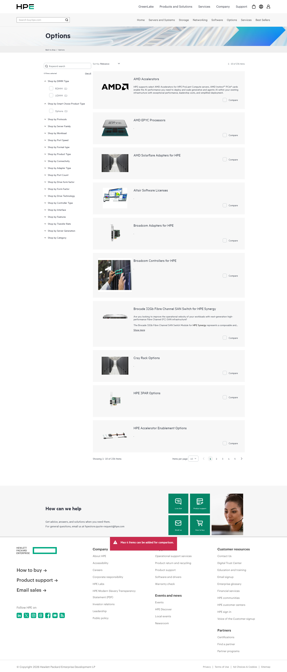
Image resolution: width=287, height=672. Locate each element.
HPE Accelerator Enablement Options (160, 428)
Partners (224, 630)
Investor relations (104, 604)
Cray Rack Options (147, 358)
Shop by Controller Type (60, 202)
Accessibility (100, 563)
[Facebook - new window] (47, 615)
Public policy (100, 618)
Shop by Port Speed (58, 140)
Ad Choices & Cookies (245, 666)
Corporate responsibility (108, 577)
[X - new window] (26, 615)
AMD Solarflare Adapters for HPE (157, 155)
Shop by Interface (57, 209)
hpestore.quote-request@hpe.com (104, 526)
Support (241, 6)
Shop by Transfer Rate (59, 223)
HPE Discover (163, 609)
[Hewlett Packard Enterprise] (25, 6)
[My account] (268, 6)
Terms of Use (222, 666)
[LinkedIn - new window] (19, 615)
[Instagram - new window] (33, 615)
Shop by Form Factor (58, 188)
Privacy (207, 666)
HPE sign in (224, 611)
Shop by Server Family (59, 126)
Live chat (178, 508)
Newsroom (162, 623)
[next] (242, 458)
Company (223, 6)
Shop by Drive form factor (61, 181)
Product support (199, 508)
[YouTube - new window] (55, 615)
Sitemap (265, 666)
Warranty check (165, 584)
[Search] (67, 20)
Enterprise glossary (229, 584)
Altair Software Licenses (151, 190)
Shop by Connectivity (59, 160)
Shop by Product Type (59, 153)
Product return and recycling (173, 563)
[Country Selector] (261, 6)
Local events (163, 616)
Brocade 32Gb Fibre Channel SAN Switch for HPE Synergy (175, 308)
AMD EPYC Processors (149, 120)
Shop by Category (57, 237)
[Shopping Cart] (254, 6)
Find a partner (226, 644)
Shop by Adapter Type (59, 167)
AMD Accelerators (146, 79)
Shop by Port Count (58, 174)
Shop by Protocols (57, 119)
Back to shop (50, 49)
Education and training (231, 570)
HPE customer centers (231, 604)
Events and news (168, 595)
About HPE (99, 556)
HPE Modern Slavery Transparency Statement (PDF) (114, 594)
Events (159, 602)
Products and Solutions (176, 6)
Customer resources (233, 549)
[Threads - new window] (40, 615)
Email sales (29, 590)
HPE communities (228, 597)
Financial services (228, 591)
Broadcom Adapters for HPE (154, 225)
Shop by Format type (58, 147)
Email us (178, 529)
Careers (97, 570)
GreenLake (146, 6)
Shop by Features (57, 216)
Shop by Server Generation (61, 230)
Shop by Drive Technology (61, 195)
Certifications (225, 637)
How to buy (199, 529)
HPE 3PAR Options (147, 393)
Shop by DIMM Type (58, 80)
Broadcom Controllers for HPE (155, 260)
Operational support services (173, 556)
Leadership (100, 611)
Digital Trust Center (229, 563)
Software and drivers (168, 577)
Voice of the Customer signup (236, 618)
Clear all (88, 73)
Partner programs (228, 651)
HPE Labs (98, 584)
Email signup (225, 577)
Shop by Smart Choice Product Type (66, 103)
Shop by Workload (57, 133)
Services (204, 6)
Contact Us (224, 556)
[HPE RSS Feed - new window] (62, 615)
